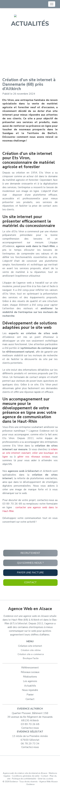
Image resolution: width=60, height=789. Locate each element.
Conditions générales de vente (25, 776)
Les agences (30, 681)
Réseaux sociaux (30, 672)
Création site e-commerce (31, 654)
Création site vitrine (31, 650)
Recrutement (30, 553)
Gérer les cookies (45, 778)
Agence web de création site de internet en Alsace (25, 773)
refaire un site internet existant (30, 451)
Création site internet (30, 646)
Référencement (30, 667)
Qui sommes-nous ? (30, 563)
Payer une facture (30, 572)
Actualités (30, 685)
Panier (30, 694)
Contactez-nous (30, 728)
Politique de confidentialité (24, 778)
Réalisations (30, 676)
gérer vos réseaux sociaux (33, 456)
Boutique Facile (31, 658)
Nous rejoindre (30, 690)
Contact (30, 582)
